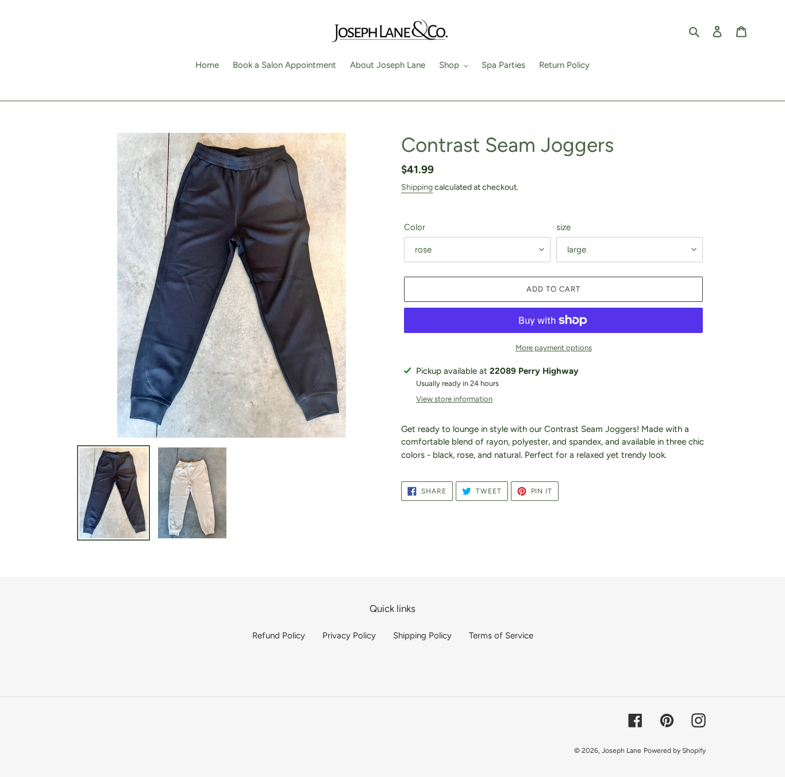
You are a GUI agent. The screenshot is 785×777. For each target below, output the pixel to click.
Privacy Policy (349, 635)
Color (414, 227)
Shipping (417, 187)
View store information (454, 399)
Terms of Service (501, 635)
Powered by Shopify (675, 751)
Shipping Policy (422, 635)
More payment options (553, 347)
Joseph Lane (621, 751)
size (563, 227)
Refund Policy (278, 635)
